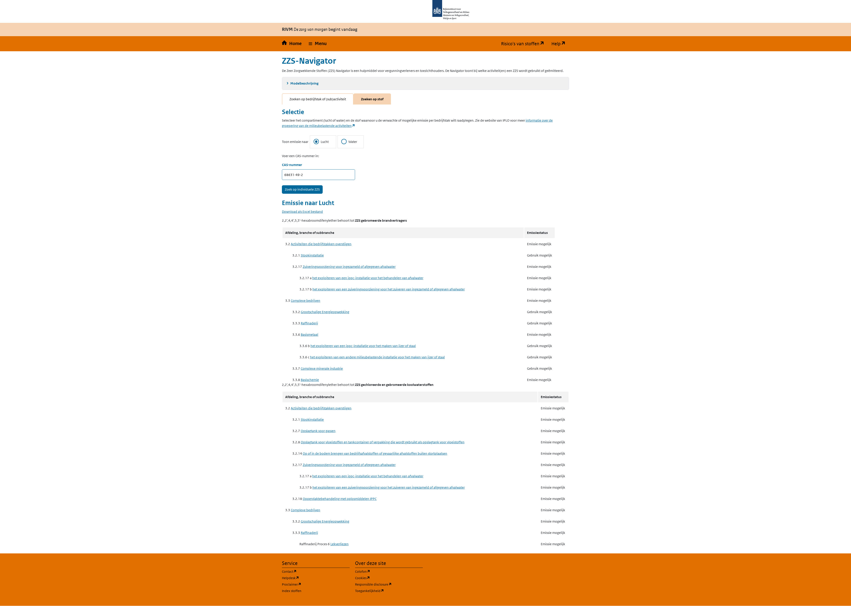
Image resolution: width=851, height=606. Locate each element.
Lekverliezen (339, 544)
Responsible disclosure (389, 584)
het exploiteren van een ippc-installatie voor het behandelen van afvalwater (367, 278)
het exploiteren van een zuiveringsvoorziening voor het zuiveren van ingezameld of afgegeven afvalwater (388, 289)
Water (352, 142)
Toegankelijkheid (389, 590)
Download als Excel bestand (302, 211)
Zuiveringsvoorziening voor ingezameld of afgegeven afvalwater (349, 267)
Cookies (383, 578)
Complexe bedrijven (305, 300)
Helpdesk (312, 578)
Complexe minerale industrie (322, 368)
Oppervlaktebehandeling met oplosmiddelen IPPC (340, 499)
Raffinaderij (309, 323)
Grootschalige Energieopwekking (325, 312)
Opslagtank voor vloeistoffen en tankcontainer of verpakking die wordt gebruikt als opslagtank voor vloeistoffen (383, 442)
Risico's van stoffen (524, 43)
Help (560, 43)
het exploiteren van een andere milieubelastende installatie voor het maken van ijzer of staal (377, 357)
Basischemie (310, 380)
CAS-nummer (292, 165)
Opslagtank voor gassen (318, 431)
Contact (310, 571)
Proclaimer (313, 584)
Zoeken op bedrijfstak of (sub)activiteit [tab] (317, 99)
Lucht (325, 142)
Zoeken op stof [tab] (372, 99)
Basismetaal (309, 334)
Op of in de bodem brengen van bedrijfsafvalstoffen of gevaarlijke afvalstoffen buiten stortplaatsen (375, 453)
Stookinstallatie (312, 255)
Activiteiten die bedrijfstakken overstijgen (321, 244)
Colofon (384, 571)
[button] (317, 43)
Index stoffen (291, 591)
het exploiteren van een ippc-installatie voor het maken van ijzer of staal (363, 346)
